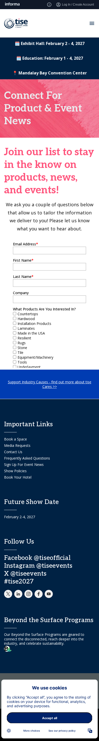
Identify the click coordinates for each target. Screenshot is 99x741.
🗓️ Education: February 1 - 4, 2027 (49, 58)
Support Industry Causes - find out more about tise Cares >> (49, 384)
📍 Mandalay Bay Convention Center (49, 73)
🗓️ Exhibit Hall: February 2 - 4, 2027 (50, 43)
